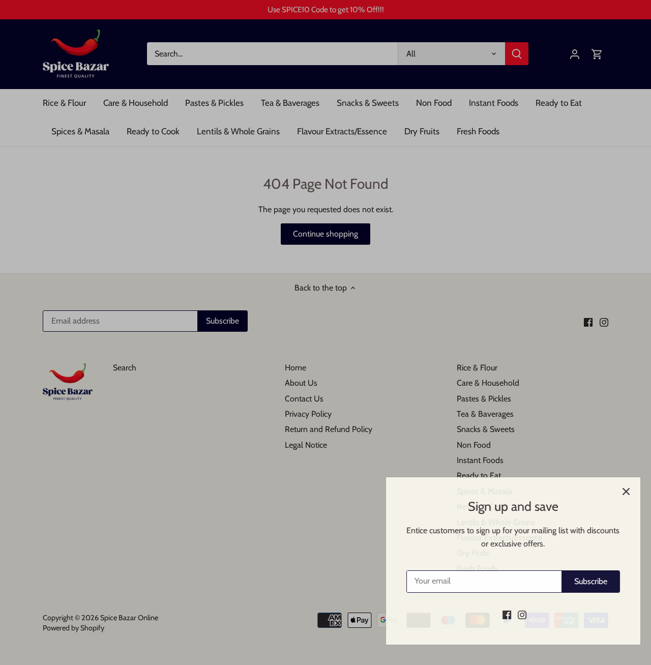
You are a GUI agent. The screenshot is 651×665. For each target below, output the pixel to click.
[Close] (616, 491)
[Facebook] (497, 614)
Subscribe (581, 581)
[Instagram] (512, 614)
